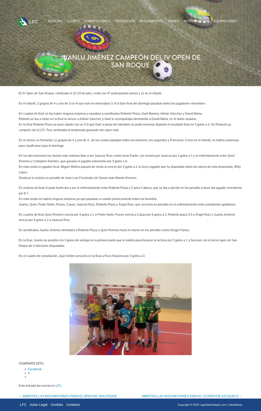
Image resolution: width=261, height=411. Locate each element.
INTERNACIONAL (196, 21)
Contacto (73, 405)
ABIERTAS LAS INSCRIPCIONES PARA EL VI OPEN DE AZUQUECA (192, 396)
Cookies (57, 405)
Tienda (173, 21)
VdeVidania (235, 404)
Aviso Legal (38, 405)
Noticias (55, 21)
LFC (33, 21)
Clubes (73, 21)
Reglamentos (151, 21)
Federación (125, 21)
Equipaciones (225, 21)
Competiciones (97, 21)
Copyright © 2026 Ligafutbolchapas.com (202, 404)
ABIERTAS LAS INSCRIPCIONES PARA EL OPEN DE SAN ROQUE (68, 396)
